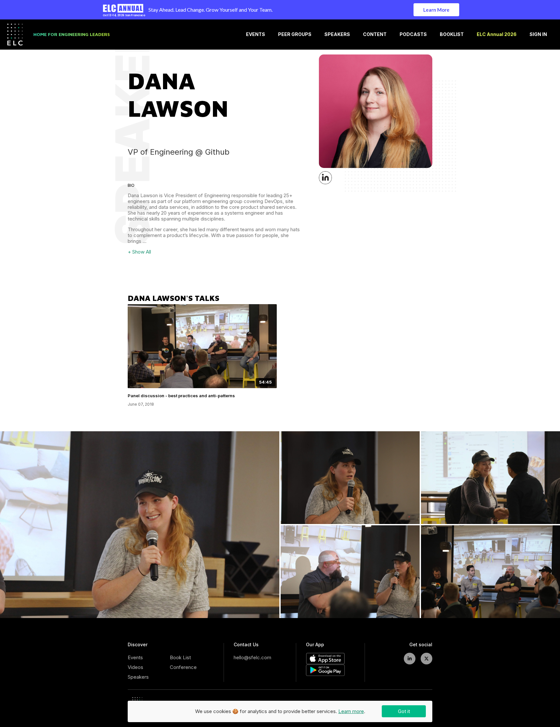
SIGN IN (538, 34)
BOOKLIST (452, 34)
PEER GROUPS (294, 34)
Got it (404, 711)
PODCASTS (413, 34)
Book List (180, 657)
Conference (183, 667)
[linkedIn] (409, 658)
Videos (135, 667)
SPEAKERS (337, 34)
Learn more (351, 711)
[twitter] (426, 658)
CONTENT (375, 34)
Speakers (138, 677)
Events (135, 657)
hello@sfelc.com (252, 657)
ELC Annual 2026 (497, 34)
